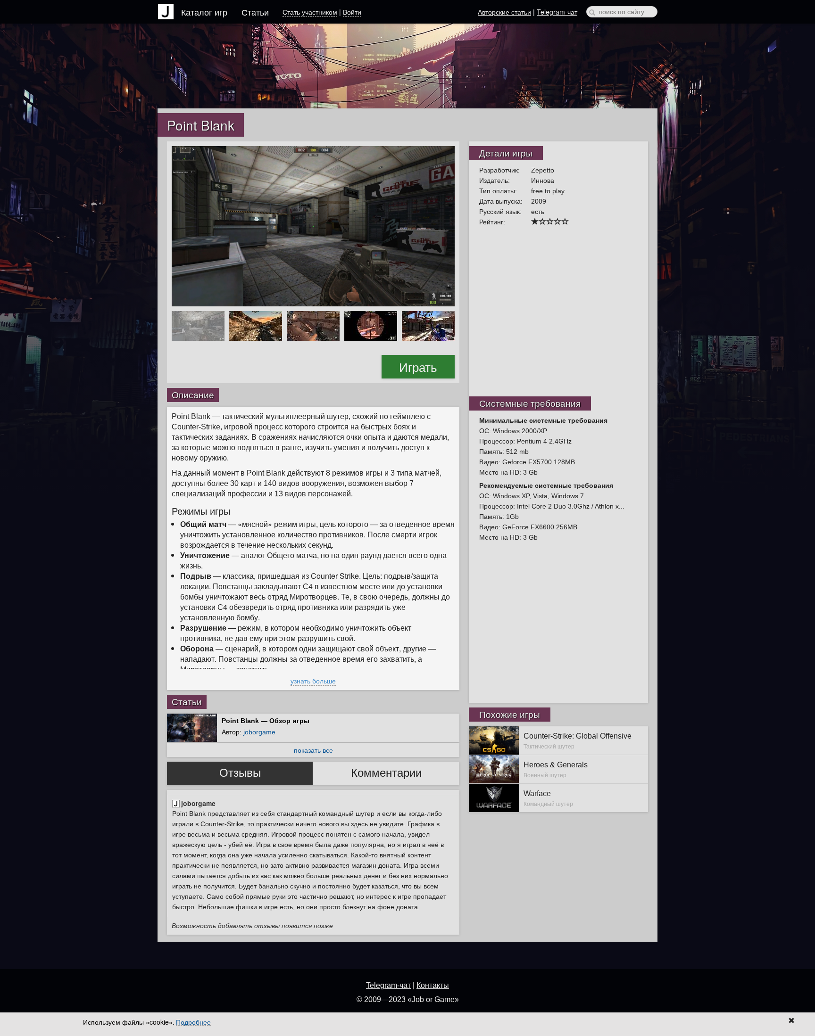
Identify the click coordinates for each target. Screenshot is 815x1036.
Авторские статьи (504, 11)
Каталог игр (204, 12)
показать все (313, 750)
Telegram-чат (557, 11)
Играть (418, 366)
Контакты (432, 985)
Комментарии (386, 772)
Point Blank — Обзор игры (265, 720)
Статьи (255, 12)
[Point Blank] (313, 225)
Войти (352, 11)
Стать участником (310, 11)
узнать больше (313, 680)
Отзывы (240, 772)
